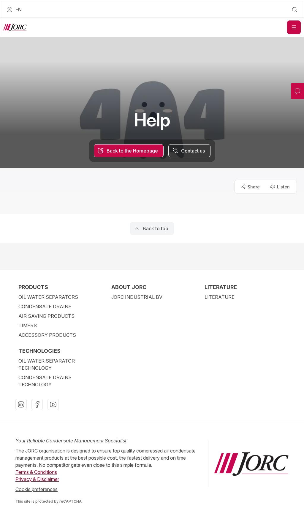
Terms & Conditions (36, 472)
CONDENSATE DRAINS (45, 306)
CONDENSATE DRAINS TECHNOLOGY (45, 381)
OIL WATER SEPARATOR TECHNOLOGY (46, 364)
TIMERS (27, 325)
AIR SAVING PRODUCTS (46, 316)
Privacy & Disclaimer (37, 479)
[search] (294, 9)
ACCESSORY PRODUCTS (47, 335)
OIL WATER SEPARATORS (48, 297)
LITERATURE (220, 297)
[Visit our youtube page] (53, 404)
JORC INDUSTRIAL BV (136, 297)
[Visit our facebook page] (37, 404)
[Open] (294, 27)
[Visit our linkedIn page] (21, 404)
